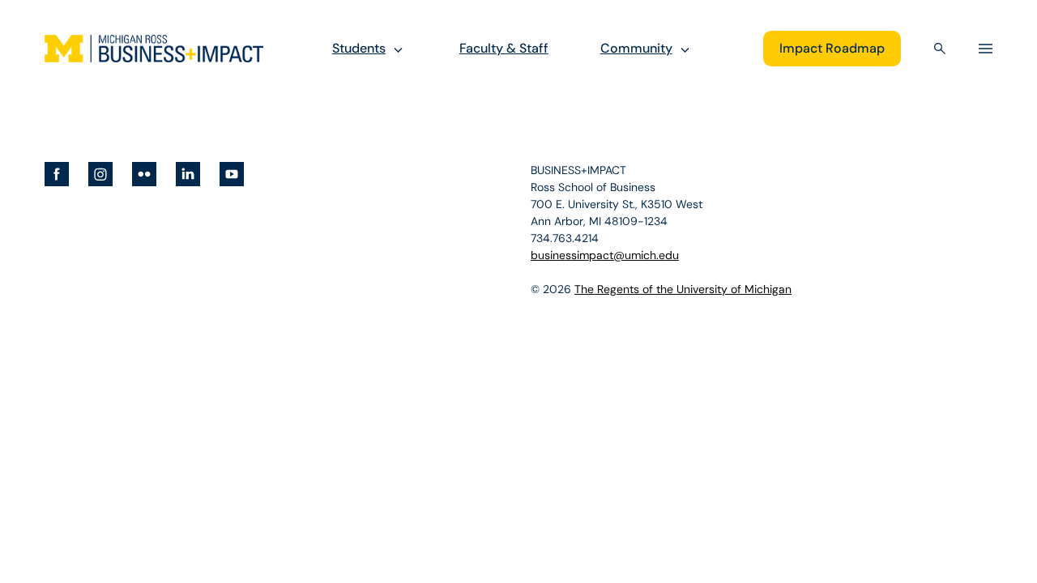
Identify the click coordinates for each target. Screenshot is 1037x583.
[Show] (398, 49)
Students (359, 48)
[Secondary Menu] (985, 48)
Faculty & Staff (503, 48)
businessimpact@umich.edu (605, 255)
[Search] (940, 48)
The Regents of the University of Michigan (683, 289)
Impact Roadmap (832, 48)
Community (636, 48)
